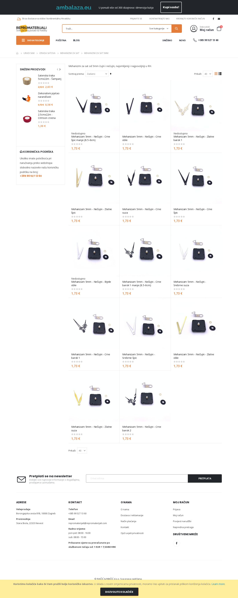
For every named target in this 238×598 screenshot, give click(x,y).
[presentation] (59, 69)
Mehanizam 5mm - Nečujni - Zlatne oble (194, 355)
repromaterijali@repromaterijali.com (87, 523)
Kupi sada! (171, 7)
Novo (182, 40)
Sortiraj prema (76, 73)
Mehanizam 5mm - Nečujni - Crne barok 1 (90, 355)
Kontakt (125, 527)
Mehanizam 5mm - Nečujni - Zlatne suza (91, 428)
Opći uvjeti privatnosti (132, 533)
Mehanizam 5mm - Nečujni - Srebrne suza (190, 283)
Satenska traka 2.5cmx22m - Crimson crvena (47, 114)
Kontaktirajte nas (159, 18)
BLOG (76, 40)
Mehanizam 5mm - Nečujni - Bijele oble (91, 283)
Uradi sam (29, 53)
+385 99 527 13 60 (208, 40)
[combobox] (122, 28)
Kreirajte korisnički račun (190, 18)
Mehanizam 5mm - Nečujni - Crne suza (141, 210)
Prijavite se (136, 18)
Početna (17, 53)
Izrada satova (47, 53)
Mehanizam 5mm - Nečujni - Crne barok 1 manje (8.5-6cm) (141, 283)
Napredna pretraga (183, 527)
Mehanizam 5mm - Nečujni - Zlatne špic (91, 210)
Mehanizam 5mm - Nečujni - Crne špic (193, 210)
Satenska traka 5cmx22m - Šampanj (49, 77)
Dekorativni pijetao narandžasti (48, 95)
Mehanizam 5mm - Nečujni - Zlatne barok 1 (194, 138)
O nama (125, 509)
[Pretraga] (176, 29)
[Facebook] (213, 18)
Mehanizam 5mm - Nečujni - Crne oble (141, 138)
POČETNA (61, 40)
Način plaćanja (128, 521)
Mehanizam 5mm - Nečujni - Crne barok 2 (141, 428)
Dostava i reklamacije (132, 515)
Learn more (218, 584)
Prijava (176, 509)
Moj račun (178, 515)
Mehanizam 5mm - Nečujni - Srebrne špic (138, 355)
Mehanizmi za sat (69, 53)
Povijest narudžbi (182, 521)
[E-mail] (219, 18)
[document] (119, 589)
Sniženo (167, 40)
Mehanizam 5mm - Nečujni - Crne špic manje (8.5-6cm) (90, 138)
